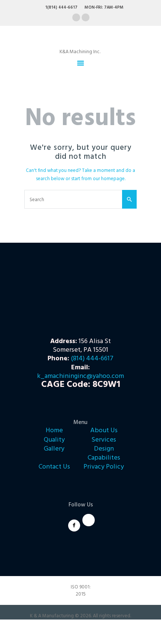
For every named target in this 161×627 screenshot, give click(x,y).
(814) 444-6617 (92, 358)
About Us (104, 430)
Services (103, 439)
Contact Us (54, 466)
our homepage (109, 179)
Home (54, 430)
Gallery (54, 448)
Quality (54, 439)
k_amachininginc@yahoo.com (80, 376)
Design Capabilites (104, 453)
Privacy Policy (103, 466)
